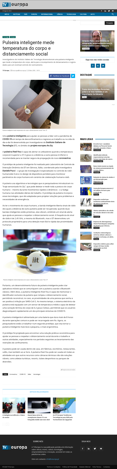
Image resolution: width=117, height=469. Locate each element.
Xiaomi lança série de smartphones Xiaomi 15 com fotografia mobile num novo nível (39, 417)
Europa (34, 14)
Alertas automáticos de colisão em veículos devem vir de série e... (103, 213)
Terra (84, 97)
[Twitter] (109, 10)
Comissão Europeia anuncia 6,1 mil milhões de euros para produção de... (103, 190)
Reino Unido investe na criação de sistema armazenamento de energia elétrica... (103, 168)
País (25, 14)
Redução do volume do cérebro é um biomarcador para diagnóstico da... (103, 179)
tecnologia (36, 374)
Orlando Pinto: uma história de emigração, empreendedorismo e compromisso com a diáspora (97, 43)
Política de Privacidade (69, 467)
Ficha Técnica (97, 467)
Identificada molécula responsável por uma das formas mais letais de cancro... (103, 157)
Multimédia (9, 18)
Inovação (13, 37)
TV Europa (6, 70)
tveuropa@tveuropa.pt (19, 70)
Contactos (106, 467)
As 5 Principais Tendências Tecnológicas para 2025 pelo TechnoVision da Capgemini (63, 417)
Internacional (47, 14)
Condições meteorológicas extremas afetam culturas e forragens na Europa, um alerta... (103, 235)
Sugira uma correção (68, 370)
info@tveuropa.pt (52, 459)
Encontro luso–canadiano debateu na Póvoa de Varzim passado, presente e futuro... (102, 146)
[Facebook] (101, 10)
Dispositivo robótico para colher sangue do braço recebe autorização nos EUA (103, 246)
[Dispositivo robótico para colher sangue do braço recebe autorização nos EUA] (86, 247)
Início (7, 14)
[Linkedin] (105, 10)
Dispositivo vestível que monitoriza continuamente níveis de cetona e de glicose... (103, 201)
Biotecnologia (98, 161)
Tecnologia (71, 14)
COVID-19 (22, 374)
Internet (96, 228)
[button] (112, 14)
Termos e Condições (53, 467)
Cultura (83, 14)
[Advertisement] (39, 27)
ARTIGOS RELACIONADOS (39, 392)
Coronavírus (13, 374)
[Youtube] (112, 10)
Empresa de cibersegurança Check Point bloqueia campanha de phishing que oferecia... (103, 224)
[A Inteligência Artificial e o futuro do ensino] (14, 405)
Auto (93, 14)
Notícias (16, 14)
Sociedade (86, 48)
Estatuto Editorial (84, 467)
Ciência (59, 14)
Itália (29, 374)
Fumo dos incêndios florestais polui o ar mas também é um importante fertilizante (95, 91)
